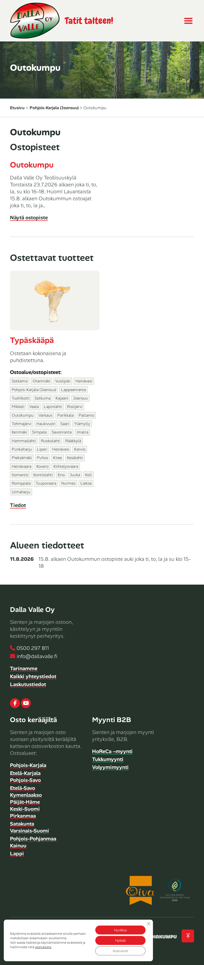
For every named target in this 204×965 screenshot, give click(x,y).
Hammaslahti (24, 440)
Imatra (82, 432)
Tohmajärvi (21, 423)
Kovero (42, 466)
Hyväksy (120, 930)
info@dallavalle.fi (37, 656)
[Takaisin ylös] (188, 936)
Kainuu (18, 845)
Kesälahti (75, 457)
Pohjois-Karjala (28, 765)
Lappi (17, 853)
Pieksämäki (22, 457)
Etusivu (17, 107)
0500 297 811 (33, 648)
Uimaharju (21, 492)
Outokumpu (31, 165)
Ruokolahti (50, 440)
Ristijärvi (74, 406)
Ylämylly (82, 423)
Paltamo (86, 415)
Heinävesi (83, 381)
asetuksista (43, 947)
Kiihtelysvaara (65, 466)
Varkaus (45, 415)
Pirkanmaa (23, 815)
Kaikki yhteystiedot (33, 676)
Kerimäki (19, 432)
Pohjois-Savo (25, 780)
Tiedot (18, 505)
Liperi (42, 449)
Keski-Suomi (25, 808)
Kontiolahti (43, 474)
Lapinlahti (53, 406)
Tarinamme (23, 668)
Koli (88, 474)
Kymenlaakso (26, 795)
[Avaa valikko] (188, 21)
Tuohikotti (21, 398)
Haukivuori (45, 423)
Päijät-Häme (25, 802)
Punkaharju (22, 449)
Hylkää (120, 940)
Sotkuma (43, 398)
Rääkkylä (73, 440)
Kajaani (61, 398)
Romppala (21, 483)
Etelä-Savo (22, 788)
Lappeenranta (73, 389)
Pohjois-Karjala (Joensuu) (54, 107)
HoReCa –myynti (112, 751)
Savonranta (62, 432)
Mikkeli (18, 406)
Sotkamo (20, 381)
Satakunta (22, 823)
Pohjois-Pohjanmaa (33, 838)
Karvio (79, 449)
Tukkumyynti (107, 759)
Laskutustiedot (28, 684)
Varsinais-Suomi (29, 830)
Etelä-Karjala (25, 773)
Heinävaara (21, 466)
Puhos (42, 457)
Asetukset (120, 951)
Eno (61, 474)
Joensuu (80, 398)
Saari (64, 423)
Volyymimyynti (110, 767)
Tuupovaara (46, 483)
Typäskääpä (32, 340)
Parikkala (65, 415)
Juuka (75, 474)
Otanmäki (41, 381)
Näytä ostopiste (29, 217)
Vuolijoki (62, 381)
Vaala (34, 406)
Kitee (57, 457)
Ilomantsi (20, 474)
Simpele (39, 432)
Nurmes (68, 483)
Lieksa (86, 483)
